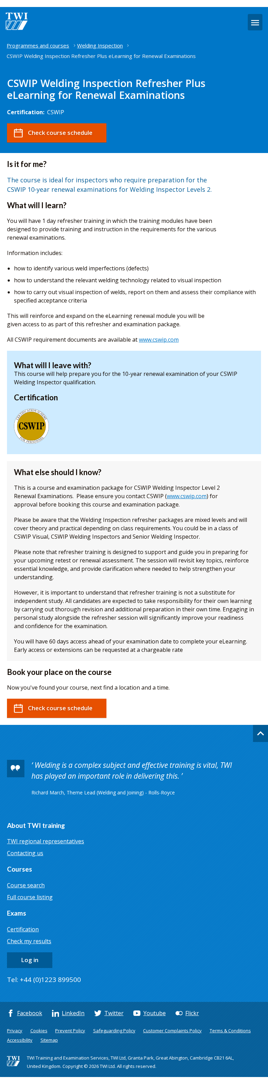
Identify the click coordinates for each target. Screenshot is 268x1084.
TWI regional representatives (45, 841)
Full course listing (30, 897)
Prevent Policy (70, 1030)
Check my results (29, 941)
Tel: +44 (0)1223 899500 (44, 979)
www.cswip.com (159, 339)
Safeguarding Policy (114, 1030)
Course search (26, 885)
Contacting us (25, 853)
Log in (29, 960)
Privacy (14, 1030)
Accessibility (19, 1040)
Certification (23, 929)
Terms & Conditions (230, 1030)
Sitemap (49, 1040)
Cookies (38, 1030)
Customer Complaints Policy (172, 1030)
